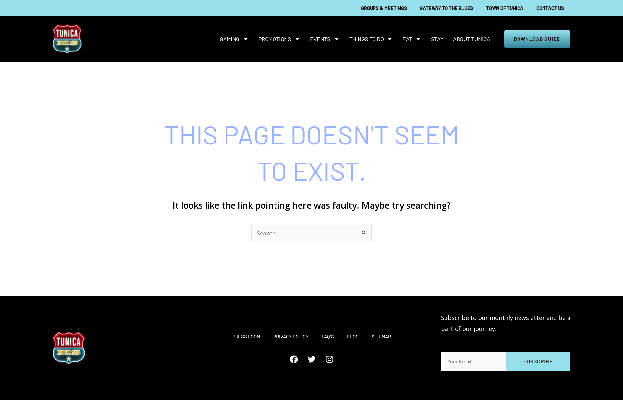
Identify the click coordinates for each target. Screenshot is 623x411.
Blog (353, 336)
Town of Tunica (504, 8)
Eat (407, 38)
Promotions (274, 38)
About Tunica (471, 38)
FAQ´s (328, 336)
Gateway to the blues (446, 8)
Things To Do (366, 38)
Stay (437, 38)
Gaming (229, 38)
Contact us (550, 8)
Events (320, 38)
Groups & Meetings (384, 8)
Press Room (246, 336)
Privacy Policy (291, 336)
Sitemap (381, 336)
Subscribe (538, 361)
